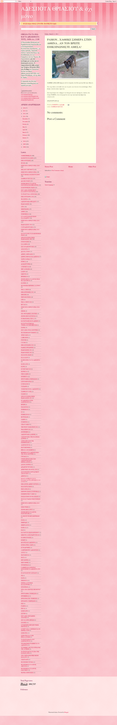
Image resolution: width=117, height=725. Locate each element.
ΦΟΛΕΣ (23, 163)
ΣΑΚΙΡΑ (23, 271)
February (25, 135)
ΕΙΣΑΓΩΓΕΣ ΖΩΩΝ (26, 486)
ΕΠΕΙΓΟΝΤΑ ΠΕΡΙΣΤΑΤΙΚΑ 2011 (30, 229)
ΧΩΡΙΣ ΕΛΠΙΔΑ (25, 259)
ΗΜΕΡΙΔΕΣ (24, 522)
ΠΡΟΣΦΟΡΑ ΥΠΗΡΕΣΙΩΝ (28, 601)
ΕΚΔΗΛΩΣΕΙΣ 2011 (26, 350)
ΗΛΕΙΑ (23, 520)
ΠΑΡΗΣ (23, 327)
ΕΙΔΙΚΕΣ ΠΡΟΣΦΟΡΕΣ (27, 347)
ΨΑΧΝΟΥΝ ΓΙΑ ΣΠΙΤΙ (27, 158)
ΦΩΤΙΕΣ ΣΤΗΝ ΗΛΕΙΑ (27, 672)
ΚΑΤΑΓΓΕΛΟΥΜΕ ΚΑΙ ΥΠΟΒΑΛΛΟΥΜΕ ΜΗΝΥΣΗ (29, 324)
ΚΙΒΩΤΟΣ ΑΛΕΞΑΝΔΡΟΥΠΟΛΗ (30, 535)
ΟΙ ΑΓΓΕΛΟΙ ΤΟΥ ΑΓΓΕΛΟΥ (29, 573)
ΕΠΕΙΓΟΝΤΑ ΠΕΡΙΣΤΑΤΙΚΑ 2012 (30, 220)
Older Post (92, 166)
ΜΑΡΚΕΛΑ (24, 371)
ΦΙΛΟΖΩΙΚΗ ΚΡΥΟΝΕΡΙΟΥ (29, 332)
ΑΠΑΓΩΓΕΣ (24, 249)
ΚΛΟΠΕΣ (23, 283)
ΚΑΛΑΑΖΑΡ (24, 357)
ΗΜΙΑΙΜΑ (24, 294)
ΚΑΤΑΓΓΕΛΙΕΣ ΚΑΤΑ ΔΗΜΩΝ (29, 321)
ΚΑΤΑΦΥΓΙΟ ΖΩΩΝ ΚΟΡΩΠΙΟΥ (30, 532)
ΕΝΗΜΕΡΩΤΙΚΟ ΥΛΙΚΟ (28, 494)
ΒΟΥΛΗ (23, 304)
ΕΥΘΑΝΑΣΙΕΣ (25, 241)
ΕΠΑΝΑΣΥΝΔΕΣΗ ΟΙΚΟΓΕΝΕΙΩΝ (30, 499)
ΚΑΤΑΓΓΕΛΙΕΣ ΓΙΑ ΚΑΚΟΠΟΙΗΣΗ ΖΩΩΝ (31, 234)
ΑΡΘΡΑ (23, 211)
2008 (24, 147)
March (24, 132)
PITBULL (23, 261)
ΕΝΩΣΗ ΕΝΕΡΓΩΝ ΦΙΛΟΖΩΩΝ (29, 496)
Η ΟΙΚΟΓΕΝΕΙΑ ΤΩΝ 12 (27, 318)
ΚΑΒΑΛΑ (23, 527)
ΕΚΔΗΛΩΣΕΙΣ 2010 (26, 224)
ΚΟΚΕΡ (23, 540)
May (24, 127)
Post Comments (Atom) (58, 170)
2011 (24, 116)
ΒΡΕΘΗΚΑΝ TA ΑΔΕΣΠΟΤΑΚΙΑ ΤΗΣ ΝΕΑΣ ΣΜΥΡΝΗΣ (30, 453)
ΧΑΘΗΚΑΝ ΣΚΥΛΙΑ (57, 107)
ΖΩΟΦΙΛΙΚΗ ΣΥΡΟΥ (27, 509)
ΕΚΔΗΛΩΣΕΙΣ (25, 204)
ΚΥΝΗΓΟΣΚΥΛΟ (26, 369)
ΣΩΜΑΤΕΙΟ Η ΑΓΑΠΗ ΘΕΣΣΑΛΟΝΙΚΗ (27, 636)
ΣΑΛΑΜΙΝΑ (24, 244)
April (24, 129)
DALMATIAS (24, 407)
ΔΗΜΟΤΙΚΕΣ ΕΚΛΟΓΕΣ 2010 (29, 469)
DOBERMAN (24, 409)
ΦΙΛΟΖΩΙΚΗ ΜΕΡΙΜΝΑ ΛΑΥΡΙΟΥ (30, 285)
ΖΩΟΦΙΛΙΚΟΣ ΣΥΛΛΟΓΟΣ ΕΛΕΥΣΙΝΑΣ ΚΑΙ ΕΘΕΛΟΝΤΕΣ (29, 184)
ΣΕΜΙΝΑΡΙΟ (24, 611)
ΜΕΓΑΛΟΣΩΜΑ (25, 269)
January (25, 138)
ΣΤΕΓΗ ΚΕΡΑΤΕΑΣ (26, 381)
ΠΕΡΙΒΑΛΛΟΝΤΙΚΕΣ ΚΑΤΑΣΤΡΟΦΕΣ (27, 583)
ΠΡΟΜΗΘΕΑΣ (25, 596)
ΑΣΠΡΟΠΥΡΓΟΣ (25, 445)
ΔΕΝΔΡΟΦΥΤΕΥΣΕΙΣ (27, 467)
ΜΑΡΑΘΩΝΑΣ (25, 555)
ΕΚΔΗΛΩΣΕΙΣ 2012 (26, 352)
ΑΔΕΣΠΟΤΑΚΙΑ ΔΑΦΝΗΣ (28, 434)
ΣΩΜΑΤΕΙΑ (24, 633)
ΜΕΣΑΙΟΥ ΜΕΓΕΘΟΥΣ (27, 169)
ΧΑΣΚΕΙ (23, 394)
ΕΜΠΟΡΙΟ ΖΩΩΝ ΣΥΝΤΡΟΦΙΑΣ (30, 491)
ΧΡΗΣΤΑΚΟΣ (25, 335)
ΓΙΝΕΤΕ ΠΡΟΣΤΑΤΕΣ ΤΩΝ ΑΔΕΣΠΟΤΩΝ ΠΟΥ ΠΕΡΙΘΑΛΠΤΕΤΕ (28, 460)
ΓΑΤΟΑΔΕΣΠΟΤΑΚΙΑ (27, 227)
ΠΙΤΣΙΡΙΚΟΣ (24, 587)
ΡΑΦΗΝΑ (23, 606)
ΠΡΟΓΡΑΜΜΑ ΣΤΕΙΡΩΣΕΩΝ (29, 379)
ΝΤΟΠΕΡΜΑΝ (25, 565)
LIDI (22, 299)
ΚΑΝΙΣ (23, 366)
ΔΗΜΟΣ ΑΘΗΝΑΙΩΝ (27, 254)
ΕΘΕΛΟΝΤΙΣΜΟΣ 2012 (27, 345)
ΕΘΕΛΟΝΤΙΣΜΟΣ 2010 (27, 196)
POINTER (23, 340)
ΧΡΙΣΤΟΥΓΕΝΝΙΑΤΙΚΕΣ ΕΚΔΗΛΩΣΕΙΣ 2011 (28, 397)
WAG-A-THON (25, 289)
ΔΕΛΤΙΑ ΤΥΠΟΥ (25, 251)
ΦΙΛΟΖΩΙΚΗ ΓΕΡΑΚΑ (27, 662)
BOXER (23, 404)
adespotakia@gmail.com (27, 100)
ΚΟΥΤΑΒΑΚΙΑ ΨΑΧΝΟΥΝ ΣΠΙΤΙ (30, 174)
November (25, 121)
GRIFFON (24, 274)
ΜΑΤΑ (23, 557)
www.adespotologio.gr (26, 94)
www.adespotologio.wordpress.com (30, 98)
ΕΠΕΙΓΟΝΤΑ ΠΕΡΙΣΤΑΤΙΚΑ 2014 (30, 307)
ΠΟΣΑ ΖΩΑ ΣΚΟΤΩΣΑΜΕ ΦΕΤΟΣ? (31, 589)
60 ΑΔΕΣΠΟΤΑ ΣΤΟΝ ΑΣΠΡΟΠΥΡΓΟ (27, 401)
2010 (24, 141)
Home (70, 166)
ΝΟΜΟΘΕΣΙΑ (25, 214)
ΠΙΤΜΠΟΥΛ (24, 376)
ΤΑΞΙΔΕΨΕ (24, 386)
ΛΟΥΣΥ (23, 552)
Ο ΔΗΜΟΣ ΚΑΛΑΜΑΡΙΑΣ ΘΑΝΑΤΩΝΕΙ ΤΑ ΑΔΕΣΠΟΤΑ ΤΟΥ (30, 568)
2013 (24, 111)
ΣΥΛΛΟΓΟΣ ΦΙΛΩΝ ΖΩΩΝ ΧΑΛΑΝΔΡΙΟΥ (28, 217)
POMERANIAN (25, 414)
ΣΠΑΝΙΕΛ (24, 622)
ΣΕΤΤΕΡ (23, 613)
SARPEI (23, 419)
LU (22, 412)
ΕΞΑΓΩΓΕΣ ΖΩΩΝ (26, 355)
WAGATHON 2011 (26, 429)
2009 (24, 144)
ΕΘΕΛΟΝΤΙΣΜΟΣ (26, 160)
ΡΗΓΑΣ (23, 608)
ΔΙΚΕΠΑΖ (24, 476)
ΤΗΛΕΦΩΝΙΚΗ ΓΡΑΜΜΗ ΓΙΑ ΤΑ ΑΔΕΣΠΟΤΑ (30, 644)
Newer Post (49, 166)
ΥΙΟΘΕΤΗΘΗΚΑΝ (26, 155)
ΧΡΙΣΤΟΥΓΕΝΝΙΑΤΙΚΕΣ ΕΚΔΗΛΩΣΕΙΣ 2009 (28, 238)
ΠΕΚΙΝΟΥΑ (24, 580)
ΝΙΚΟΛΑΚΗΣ (25, 374)
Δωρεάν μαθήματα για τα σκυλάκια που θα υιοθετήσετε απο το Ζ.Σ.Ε (30, 480)
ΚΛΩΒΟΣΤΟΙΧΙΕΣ (26, 537)
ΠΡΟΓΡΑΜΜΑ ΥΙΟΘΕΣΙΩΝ (28, 593)
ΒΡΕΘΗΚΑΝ (24, 276)
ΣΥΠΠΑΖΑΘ (24, 384)
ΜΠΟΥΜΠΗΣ (25, 562)
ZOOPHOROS (25, 432)
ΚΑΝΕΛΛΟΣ (24, 364)
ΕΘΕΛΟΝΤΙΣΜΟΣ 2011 (27, 292)
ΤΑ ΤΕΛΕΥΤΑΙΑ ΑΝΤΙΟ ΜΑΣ (29, 194)
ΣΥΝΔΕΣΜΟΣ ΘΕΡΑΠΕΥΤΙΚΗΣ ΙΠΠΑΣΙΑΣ (30, 625)
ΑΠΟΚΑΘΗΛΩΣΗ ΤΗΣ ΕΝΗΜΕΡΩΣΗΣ (27, 441)
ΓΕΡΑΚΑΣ (24, 456)
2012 (24, 113)
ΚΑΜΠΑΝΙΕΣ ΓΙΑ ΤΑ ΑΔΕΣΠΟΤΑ (30, 360)
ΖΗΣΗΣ (23, 311)
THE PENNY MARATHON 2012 (29, 427)
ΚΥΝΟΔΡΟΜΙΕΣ (25, 547)
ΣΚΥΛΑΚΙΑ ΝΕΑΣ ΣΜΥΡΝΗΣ (29, 330)
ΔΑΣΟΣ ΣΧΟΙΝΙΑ (26, 464)
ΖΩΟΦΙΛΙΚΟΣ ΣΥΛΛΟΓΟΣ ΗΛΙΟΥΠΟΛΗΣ (28, 512)
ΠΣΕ (22, 603)
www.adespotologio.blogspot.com (29, 96)
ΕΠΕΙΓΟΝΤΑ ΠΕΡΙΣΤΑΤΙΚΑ (29, 172)
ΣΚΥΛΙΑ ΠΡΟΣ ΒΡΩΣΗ (27, 620)
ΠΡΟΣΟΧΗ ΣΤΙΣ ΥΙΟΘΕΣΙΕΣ (29, 598)
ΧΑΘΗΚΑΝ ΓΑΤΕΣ (26, 391)
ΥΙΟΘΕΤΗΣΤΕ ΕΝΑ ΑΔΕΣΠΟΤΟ (30, 389)
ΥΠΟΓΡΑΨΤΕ (24, 659)
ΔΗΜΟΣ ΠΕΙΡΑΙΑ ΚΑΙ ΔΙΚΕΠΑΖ (30, 256)
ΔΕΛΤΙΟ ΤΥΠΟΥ (25, 181)
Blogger (66, 712)
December (25, 119)
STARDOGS (24, 422)
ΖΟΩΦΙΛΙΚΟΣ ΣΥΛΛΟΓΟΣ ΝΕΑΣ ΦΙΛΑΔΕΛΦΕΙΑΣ (30, 279)
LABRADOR (24, 337)
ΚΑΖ (22, 530)
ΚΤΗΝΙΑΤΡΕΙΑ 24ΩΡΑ (27, 545)
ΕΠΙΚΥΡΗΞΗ (24, 507)
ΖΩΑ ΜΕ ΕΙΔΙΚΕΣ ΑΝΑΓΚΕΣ (29, 313)
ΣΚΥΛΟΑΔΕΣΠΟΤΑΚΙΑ (28, 246)
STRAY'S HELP (25, 424)
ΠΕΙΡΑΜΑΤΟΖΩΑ (26, 297)
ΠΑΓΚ (22, 578)
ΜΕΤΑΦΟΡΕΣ (25, 560)
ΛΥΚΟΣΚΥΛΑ (25, 266)
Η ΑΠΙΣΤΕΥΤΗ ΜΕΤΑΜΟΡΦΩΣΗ (30, 516)
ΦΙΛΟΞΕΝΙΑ (24, 199)
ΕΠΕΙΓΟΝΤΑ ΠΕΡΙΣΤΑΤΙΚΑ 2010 (30, 165)
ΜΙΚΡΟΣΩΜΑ (25, 209)
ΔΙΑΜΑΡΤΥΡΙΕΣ (25, 264)
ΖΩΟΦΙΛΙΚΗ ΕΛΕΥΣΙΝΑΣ (28, 316)
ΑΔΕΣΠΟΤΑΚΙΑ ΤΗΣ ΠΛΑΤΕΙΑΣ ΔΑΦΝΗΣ (30, 437)
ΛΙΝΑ (22, 206)
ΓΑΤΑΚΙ (23, 342)
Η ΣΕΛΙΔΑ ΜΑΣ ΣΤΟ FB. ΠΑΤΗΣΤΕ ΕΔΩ (39, 23)
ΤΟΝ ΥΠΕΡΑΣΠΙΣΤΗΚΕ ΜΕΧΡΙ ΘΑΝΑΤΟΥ (30, 656)
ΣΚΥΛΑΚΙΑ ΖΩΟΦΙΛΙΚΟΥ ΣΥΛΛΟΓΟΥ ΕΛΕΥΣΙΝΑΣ (28, 190)
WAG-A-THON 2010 (26, 302)
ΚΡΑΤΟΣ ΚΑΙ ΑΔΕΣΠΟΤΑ (28, 542)
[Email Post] (68, 105)
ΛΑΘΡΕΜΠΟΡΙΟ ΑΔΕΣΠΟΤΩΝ (29, 550)
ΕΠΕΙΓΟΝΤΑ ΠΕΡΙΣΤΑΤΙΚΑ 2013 (30, 503)
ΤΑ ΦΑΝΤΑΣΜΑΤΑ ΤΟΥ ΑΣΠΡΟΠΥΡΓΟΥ (28, 640)
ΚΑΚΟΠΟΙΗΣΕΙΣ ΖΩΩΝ (28, 187)
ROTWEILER (24, 417)
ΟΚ (22, 575)
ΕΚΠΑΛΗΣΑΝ (25, 489)
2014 (24, 108)
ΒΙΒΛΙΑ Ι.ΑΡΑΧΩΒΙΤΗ (27, 450)
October (25, 124)
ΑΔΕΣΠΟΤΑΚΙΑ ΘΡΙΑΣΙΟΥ (28, 201)
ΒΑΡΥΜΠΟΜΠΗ (25, 447)
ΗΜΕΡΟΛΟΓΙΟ (25, 525)
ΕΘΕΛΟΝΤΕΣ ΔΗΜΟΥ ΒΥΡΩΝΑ (30, 484)
